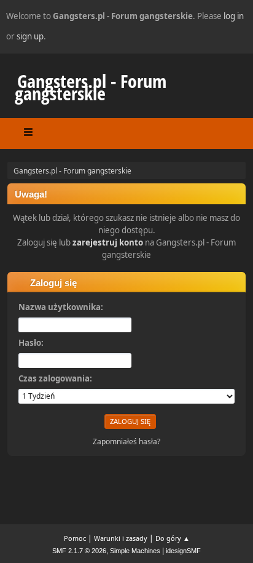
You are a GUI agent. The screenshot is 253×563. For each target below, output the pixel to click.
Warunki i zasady (120, 538)
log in (234, 16)
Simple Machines (135, 550)
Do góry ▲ (172, 538)
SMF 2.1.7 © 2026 (79, 550)
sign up (30, 36)
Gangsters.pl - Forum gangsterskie (90, 87)
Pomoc (75, 538)
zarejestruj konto (107, 242)
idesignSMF (183, 550)
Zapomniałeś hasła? (126, 441)
